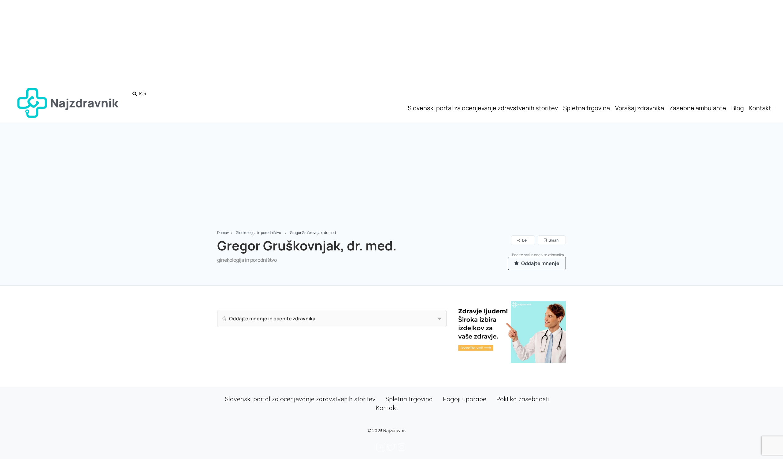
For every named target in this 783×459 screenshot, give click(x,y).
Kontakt (760, 108)
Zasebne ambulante (697, 108)
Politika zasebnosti (522, 399)
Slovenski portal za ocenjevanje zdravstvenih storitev (483, 108)
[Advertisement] (391, 183)
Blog (737, 108)
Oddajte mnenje (539, 263)
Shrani (553, 240)
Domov (223, 232)
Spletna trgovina (586, 108)
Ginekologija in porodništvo (258, 232)
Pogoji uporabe (464, 399)
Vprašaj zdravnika (639, 108)
